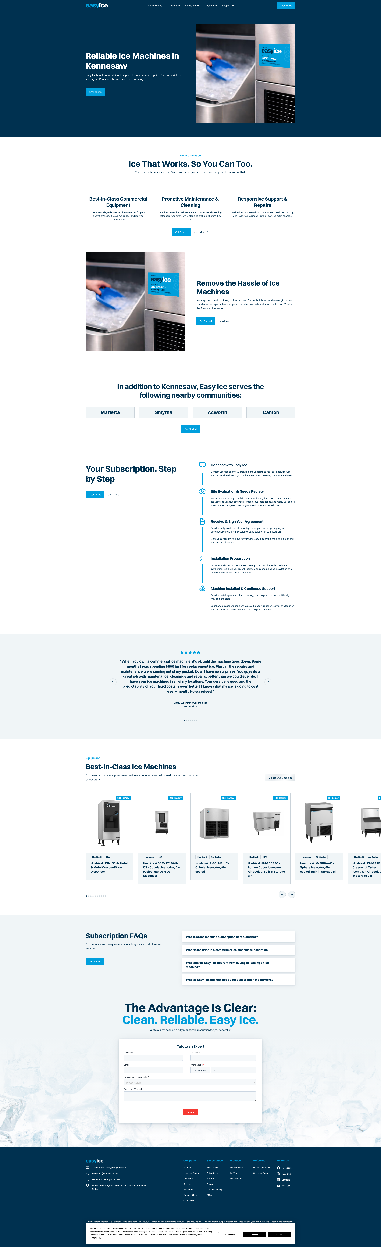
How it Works (155, 5)
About (173, 5)
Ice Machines (236, 1167)
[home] (97, 5)
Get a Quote (95, 91)
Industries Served (191, 1173)
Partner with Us (190, 1195)
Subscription (212, 1173)
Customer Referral (261, 1173)
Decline (255, 1235)
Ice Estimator (236, 1178)
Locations (188, 1178)
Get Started (286, 5)
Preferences (229, 1235)
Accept (279, 1235)
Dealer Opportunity (262, 1167)
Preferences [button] (95, 1238)
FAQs (209, 1195)
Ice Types (234, 1173)
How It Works (213, 1167)
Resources (188, 1189)
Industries (190, 5)
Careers (187, 1184)
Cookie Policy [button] (149, 1235)
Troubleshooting (214, 1189)
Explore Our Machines (280, 777)
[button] (157, 5)
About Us (187, 1167)
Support (226, 5)
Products (209, 5)
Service (210, 1178)
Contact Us (188, 1200)
